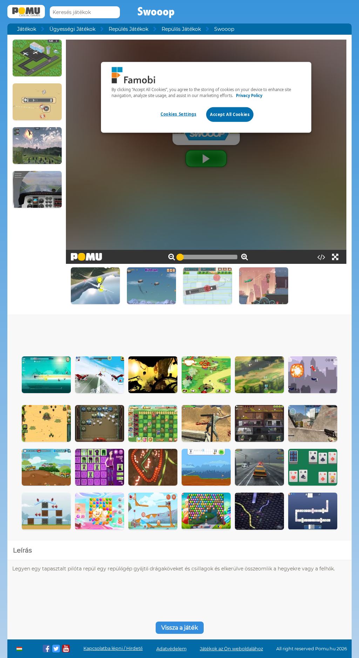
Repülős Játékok (181, 29)
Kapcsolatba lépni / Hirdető (113, 648)
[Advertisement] (179, 333)
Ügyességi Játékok (72, 29)
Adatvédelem (171, 648)
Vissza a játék (179, 627)
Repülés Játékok (128, 29)
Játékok (26, 29)
